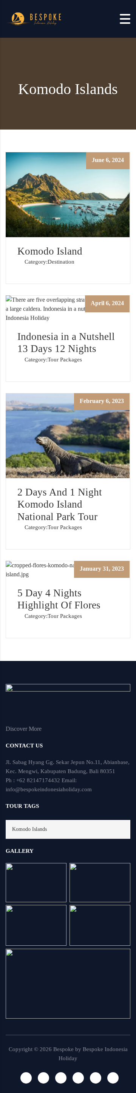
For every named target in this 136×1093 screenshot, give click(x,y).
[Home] (34, 18)
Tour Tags (22, 806)
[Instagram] (43, 1078)
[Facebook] (26, 1078)
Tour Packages (65, 360)
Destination (61, 262)
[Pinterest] (95, 1078)
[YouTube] (113, 1078)
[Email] (78, 1078)
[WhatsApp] (60, 1078)
